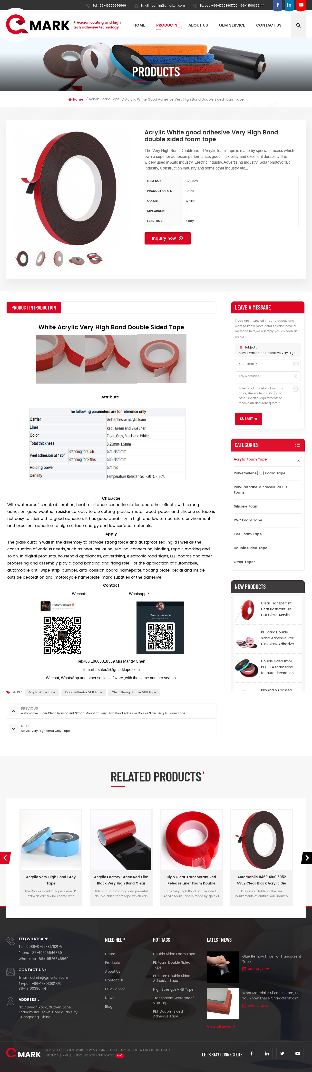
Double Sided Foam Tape (174, 954)
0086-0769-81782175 (44, 947)
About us (198, 25)
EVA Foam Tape (248, 534)
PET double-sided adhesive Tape (168, 1014)
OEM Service (115, 989)
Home (139, 25)
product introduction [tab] (33, 307)
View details (51, 902)
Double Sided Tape (250, 548)
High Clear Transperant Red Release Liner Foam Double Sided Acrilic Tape (121, 880)
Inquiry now (164, 238)
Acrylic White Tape (41, 692)
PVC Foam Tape (248, 520)
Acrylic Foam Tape (250, 459)
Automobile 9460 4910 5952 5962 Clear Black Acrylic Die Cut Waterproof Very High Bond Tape (191, 880)
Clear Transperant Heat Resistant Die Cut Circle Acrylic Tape (276, 609)
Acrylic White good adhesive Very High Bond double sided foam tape (268, 352)
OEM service (232, 25)
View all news (219, 1026)
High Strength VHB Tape (173, 989)
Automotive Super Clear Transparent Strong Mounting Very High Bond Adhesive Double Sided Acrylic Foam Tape (261, 880)
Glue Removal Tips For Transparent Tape (271, 959)
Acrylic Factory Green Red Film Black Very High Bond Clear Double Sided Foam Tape (51, 880)
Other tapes (244, 562)
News (109, 998)
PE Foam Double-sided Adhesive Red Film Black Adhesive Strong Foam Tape (277, 638)
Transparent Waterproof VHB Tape (173, 1001)
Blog (108, 1006)
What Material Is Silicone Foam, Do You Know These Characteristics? (271, 995)
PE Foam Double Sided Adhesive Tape (171, 978)
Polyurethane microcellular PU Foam (260, 489)
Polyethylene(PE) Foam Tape (259, 473)
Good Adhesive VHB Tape (83, 692)
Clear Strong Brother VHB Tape (134, 692)
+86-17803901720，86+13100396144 (237, 5)
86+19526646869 (113, 5)
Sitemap (52, 1055)
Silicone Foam (246, 506)
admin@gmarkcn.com (168, 5)
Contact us (269, 25)
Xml (65, 1055)
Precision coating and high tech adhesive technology (97, 25)
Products (166, 25)
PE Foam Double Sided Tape (171, 965)
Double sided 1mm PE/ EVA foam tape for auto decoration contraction (277, 667)
